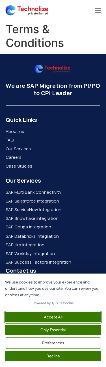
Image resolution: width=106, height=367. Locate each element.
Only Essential (53, 330)
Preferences (53, 343)
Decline (53, 356)
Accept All (53, 317)
